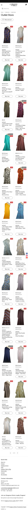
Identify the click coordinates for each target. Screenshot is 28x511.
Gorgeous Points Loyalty (10, 500)
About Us (3, 462)
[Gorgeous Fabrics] (13, 5)
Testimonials (4, 471)
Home (2, 12)
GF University (4, 474)
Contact (3, 473)
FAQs (2, 467)
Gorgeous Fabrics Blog (6, 469)
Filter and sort (8, 19)
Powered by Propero (21, 507)
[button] (25, 5)
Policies (2, 464)
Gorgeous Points (4, 465)
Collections (7, 12)
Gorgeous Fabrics (13, 507)
